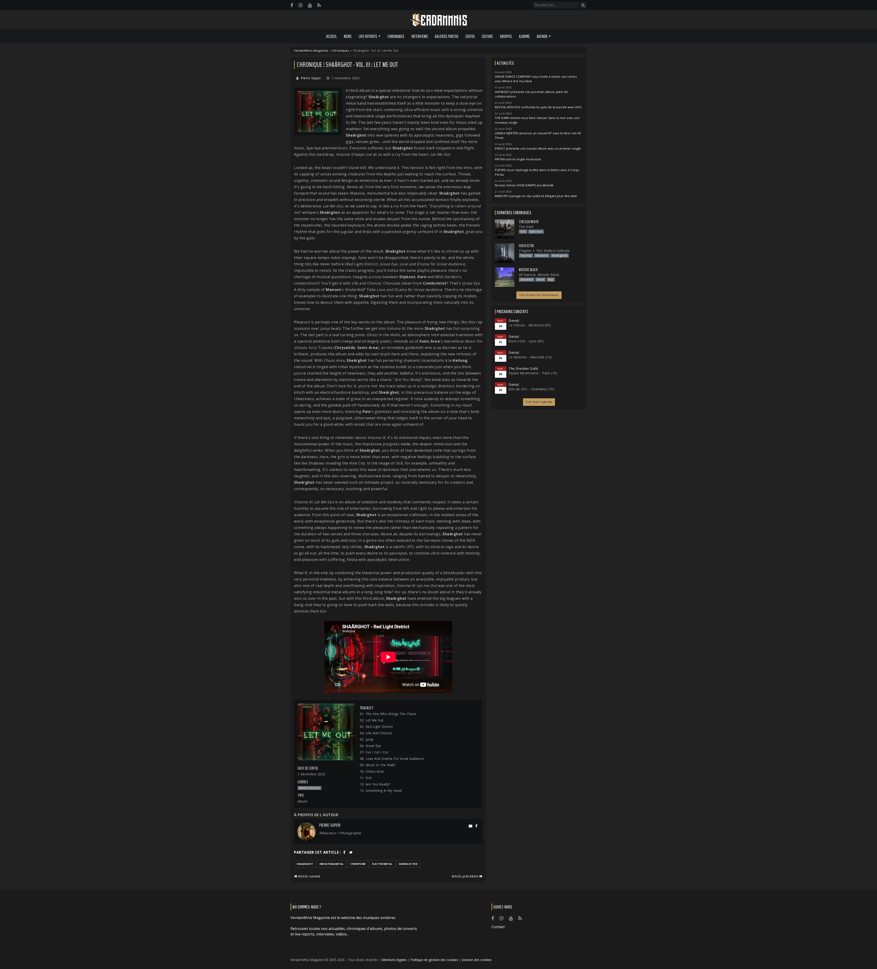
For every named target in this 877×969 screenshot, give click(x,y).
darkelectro (408, 864)
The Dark (526, 226)
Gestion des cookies (477, 960)
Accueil (331, 36)
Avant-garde (559, 255)
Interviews (419, 36)
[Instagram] (300, 5)
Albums (524, 36)
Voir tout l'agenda (539, 402)
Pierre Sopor (311, 78)
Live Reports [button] (368, 36)
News (347, 36)
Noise (540, 279)
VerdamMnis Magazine (311, 50)
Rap (550, 279)
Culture (487, 36)
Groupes (506, 36)
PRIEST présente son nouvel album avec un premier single (538, 148)
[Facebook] (292, 5)
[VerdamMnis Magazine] (438, 20)
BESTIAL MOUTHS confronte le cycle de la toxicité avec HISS (538, 107)
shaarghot (305, 864)
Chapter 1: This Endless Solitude (544, 250)
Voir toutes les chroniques (539, 295)
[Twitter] (351, 852)
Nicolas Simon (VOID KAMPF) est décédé (524, 185)
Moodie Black (528, 269)
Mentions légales (394, 960)
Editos (470, 36)
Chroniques (396, 36)
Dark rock (536, 231)
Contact (498, 926)
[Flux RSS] (319, 5)
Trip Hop (525, 255)
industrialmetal (332, 864)
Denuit (514, 320)
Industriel (542, 255)
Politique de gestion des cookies (434, 960)
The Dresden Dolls (523, 368)
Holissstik (526, 245)
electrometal (382, 864)
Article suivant (308, 876)
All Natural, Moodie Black (539, 274)
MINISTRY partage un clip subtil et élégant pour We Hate (536, 196)
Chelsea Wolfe (529, 221)
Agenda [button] (542, 36)
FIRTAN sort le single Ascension (518, 159)
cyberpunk (358, 864)
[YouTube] (310, 5)
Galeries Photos (446, 36)
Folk (523, 231)
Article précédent (466, 876)
